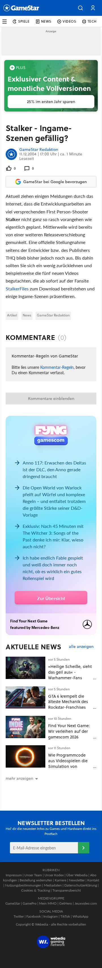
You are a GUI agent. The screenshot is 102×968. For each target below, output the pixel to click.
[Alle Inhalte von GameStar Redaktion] (11, 154)
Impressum (14, 875)
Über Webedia (77, 875)
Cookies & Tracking (35, 890)
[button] (80, 7)
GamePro (30, 903)
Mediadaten (53, 885)
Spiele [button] (24, 21)
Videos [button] (69, 21)
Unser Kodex (54, 875)
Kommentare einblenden (51, 398)
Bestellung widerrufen (36, 880)
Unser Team (33, 875)
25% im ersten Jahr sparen (51, 101)
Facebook (33, 916)
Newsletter (77, 880)
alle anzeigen (81, 646)
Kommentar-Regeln (57, 367)
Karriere (60, 880)
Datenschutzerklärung (80, 885)
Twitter (19, 916)
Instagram (50, 916)
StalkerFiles (17, 288)
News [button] (46, 21)
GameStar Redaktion (38, 149)
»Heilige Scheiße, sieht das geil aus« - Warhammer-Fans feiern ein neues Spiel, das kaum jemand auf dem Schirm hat (70, 680)
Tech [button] (92, 21)
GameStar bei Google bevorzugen (55, 182)
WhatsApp (80, 916)
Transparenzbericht (66, 890)
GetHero (65, 903)
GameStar (12, 903)
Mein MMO (48, 903)
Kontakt (93, 880)
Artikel (12, 315)
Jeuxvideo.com (86, 903)
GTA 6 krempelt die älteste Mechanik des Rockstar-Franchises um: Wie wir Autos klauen (68, 707)
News (27, 315)
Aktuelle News (33, 647)
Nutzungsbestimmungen (23, 885)
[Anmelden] (83, 847)
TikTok (65, 916)
